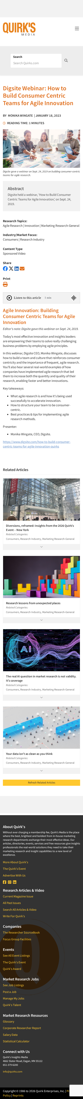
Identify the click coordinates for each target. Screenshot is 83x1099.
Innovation (32, 225)
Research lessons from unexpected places (33, 603)
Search (17, 57)
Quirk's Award (12, 969)
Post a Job (9, 992)
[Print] (5, 284)
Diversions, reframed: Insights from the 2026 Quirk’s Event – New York (40, 528)
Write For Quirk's (14, 916)
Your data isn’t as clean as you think (29, 754)
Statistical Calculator (16, 1041)
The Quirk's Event (14, 869)
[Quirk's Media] (19, 29)
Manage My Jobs (13, 998)
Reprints (18, 1095)
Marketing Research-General (60, 225)
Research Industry (32, 239)
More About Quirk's (15, 862)
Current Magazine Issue (18, 896)
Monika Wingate (20, 115)
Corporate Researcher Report (22, 1028)
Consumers (10, 239)
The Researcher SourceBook (21, 932)
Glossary (8, 1021)
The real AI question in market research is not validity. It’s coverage (41, 678)
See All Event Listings (16, 955)
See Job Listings (13, 985)
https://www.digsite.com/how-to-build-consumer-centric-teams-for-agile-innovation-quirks (36, 444)
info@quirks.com (12, 1071)
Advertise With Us (14, 875)
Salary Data (10, 1035)
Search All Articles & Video (19, 909)
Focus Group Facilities (17, 939)
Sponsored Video (14, 253)
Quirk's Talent (12, 1005)
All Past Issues (12, 903)
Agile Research (13, 225)
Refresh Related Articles (41, 782)
